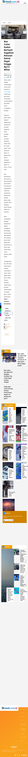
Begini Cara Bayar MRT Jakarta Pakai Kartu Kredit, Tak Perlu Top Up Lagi (22, 568)
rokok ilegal (7, 91)
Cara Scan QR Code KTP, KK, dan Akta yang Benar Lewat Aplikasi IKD (10, 415)
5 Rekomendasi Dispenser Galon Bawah (12, 493)
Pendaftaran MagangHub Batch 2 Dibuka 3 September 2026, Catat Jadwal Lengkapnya (11, 435)
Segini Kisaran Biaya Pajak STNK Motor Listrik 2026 (10, 455)
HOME (4, 22)
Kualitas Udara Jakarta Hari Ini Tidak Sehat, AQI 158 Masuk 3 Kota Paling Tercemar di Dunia (10, 595)
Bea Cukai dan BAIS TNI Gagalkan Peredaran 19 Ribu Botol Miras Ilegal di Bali (22, 359)
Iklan (22, 720)
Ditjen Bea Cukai (7, 324)
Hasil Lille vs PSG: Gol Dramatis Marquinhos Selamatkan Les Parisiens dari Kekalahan (25, 434)
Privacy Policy (23, 737)
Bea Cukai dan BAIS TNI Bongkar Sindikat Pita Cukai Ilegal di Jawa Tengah (8, 376)
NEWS (9, 22)
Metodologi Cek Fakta (23, 729)
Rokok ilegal (7, 326)
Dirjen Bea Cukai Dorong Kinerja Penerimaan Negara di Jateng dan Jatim (8, 392)
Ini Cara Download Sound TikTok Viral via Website (11, 473)
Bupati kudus (6, 328)
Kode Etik (23, 733)
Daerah (6, 334)
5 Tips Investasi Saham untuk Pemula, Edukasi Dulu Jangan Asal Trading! (23, 580)
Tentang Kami (24, 709)
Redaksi (22, 716)
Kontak (22, 712)
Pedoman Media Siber (23, 724)
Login (25, 3)
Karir (22, 741)
